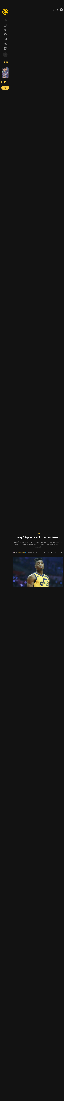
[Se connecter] (61, 9)
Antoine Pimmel (21, 552)
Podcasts (5, 34)
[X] (61, 552)
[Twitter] (7, 62)
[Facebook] (45, 552)
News (5, 25)
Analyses (5, 30)
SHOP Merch (5, 48)
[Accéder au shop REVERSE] (57, 9)
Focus (38, 533)
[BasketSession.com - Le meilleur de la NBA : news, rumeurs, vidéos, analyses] (5, 11)
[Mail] (58, 552)
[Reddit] (55, 552)
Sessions (5, 39)
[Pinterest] (51, 552)
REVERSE (5, 44)
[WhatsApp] (48, 552)
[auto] (53, 9)
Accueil (5, 20)
